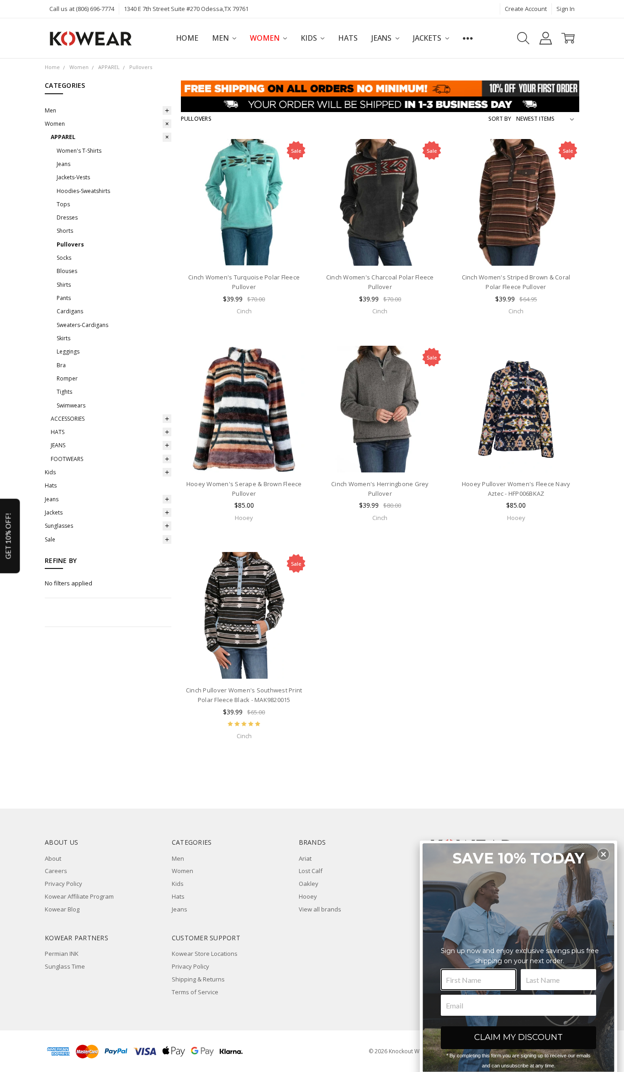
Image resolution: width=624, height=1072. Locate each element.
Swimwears (71, 405)
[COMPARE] (292, 169)
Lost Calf (311, 871)
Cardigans (70, 311)
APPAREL (63, 137)
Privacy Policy (63, 883)
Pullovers (70, 244)
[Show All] (468, 38)
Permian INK (62, 953)
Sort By (499, 119)
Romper (67, 378)
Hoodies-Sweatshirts (83, 191)
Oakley (308, 883)
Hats (347, 38)
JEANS (58, 445)
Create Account (526, 9)
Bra (61, 365)
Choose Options (244, 248)
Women (265, 38)
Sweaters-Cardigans (82, 325)
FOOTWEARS (67, 459)
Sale (50, 539)
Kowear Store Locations (205, 953)
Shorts (65, 231)
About (53, 858)
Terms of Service (195, 992)
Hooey (308, 896)
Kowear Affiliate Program (79, 896)
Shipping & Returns (198, 979)
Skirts (63, 338)
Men (221, 38)
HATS (57, 432)
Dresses (67, 217)
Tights (64, 392)
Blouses (67, 271)
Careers (56, 871)
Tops (63, 204)
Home (187, 38)
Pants (64, 298)
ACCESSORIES (68, 419)
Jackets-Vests (73, 177)
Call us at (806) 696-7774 (81, 9)
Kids (309, 38)
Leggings (68, 351)
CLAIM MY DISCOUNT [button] (518, 1037)
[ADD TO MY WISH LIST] (292, 183)
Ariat (305, 858)
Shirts (64, 285)
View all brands (320, 909)
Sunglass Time (65, 966)
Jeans (382, 38)
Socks (64, 258)
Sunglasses (59, 526)
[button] (603, 854)
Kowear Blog (62, 909)
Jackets (428, 38)
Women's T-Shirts (79, 151)
